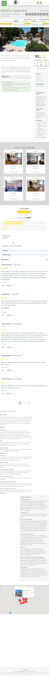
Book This (45, 23)
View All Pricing (6, 23)
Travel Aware (20, 671)
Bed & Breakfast (40, 86)
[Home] (4, 5)
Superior (38, 77)
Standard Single (40, 81)
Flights (33, 2)
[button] (10, 613)
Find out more (41, 69)
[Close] (32, 588)
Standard (39, 76)
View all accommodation (6, 21)
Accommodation (26, 2)
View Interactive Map (41, 137)
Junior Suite (39, 79)
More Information (14, 172)
